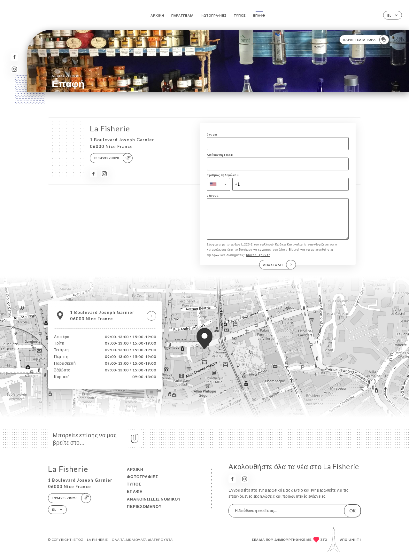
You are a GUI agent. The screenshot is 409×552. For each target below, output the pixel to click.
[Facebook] (14, 57)
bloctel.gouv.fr (258, 255)
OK (352, 510)
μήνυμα (213, 195)
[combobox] (218, 184)
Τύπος (240, 15)
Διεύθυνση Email (220, 155)
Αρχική (157, 15)
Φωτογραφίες (214, 15)
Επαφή (259, 15)
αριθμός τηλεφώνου (223, 175)
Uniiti (355, 539)
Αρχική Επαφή (66, 76)
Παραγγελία (182, 15)
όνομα (212, 134)
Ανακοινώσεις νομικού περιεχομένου (154, 503)
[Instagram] (14, 69)
